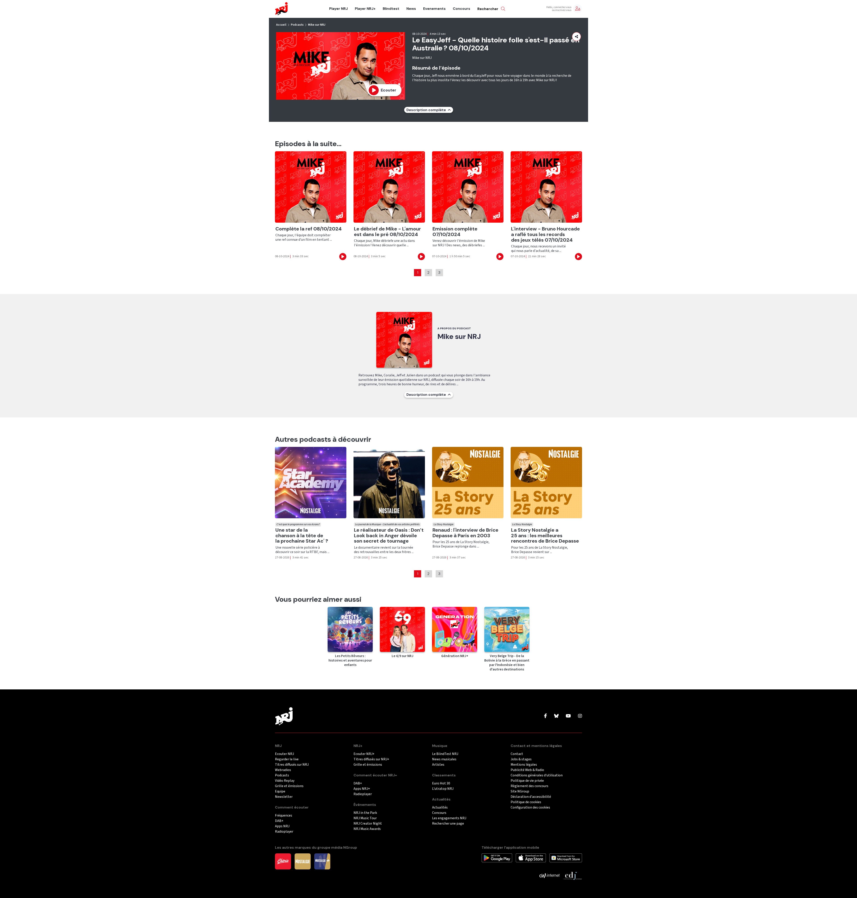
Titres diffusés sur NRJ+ (371, 759)
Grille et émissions (289, 786)
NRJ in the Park (365, 813)
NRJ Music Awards (367, 829)
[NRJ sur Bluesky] (556, 716)
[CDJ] (572, 875)
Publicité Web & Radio (527, 770)
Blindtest (391, 9)
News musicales (444, 759)
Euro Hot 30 (441, 783)
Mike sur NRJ (316, 25)
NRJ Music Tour (365, 818)
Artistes (438, 764)
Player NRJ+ (365, 9)
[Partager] (576, 36)
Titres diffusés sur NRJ (292, 764)
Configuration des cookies (530, 807)
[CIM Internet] (549, 875)
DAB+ (279, 821)
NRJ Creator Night (368, 823)
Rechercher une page (448, 823)
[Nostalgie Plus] (322, 861)
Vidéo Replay (284, 780)
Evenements (434, 9)
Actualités (440, 807)
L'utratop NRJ (442, 788)
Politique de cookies (526, 802)
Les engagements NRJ (449, 818)
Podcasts (297, 25)
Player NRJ (338, 9)
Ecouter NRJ (284, 754)
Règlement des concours (529, 786)
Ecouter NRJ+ (364, 754)
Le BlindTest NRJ (445, 754)
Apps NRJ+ (362, 788)
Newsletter (284, 796)
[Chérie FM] (283, 861)
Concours (461, 9)
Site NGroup (520, 791)
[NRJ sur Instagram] (580, 716)
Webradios (283, 770)
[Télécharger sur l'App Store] (531, 857)
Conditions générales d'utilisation (537, 775)
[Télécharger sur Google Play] (497, 857)
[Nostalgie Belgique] (303, 861)
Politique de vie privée (527, 780)
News (411, 9)
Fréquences (283, 815)
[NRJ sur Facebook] (545, 716)
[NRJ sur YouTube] (568, 716)
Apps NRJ (282, 826)
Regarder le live (287, 759)
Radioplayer (284, 831)
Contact (517, 754)
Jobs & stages (521, 759)
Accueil (281, 25)
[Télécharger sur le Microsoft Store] (565, 857)
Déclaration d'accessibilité (531, 796)
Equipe (280, 791)
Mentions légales (524, 764)
